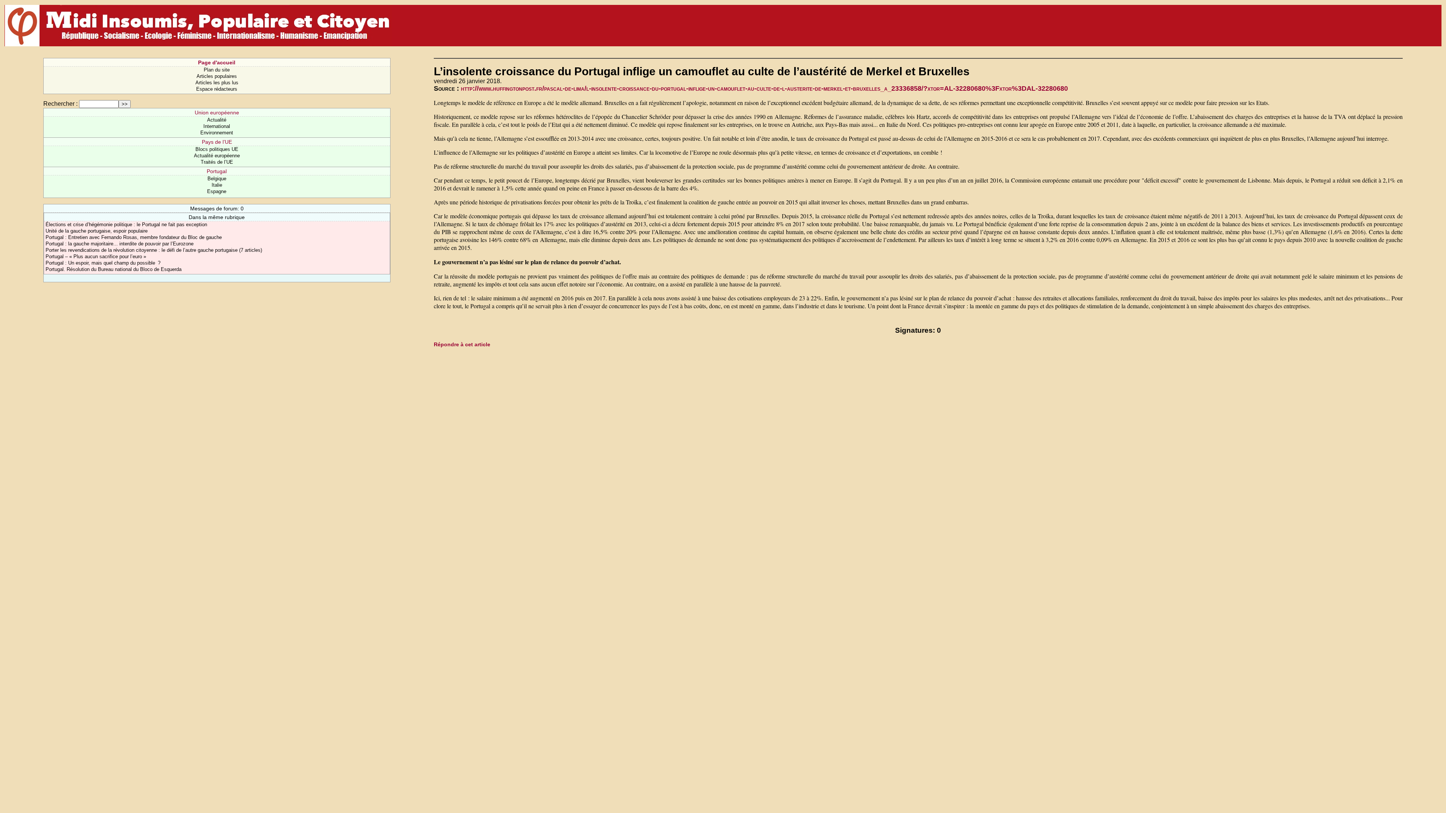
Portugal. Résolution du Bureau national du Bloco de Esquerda (114, 269)
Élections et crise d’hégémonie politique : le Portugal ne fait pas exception (126, 224)
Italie (217, 185)
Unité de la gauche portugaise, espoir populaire (97, 231)
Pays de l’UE (217, 142)
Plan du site (217, 70)
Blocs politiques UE (216, 149)
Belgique (216, 178)
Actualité (216, 120)
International (216, 126)
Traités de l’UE (217, 162)
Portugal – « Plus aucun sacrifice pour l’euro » (96, 256)
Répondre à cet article (462, 344)
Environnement (216, 133)
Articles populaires (217, 76)
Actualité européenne (217, 155)
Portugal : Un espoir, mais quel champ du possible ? (103, 263)
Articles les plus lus (216, 82)
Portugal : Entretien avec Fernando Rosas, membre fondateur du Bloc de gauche (134, 237)
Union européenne (217, 113)
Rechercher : (60, 103)
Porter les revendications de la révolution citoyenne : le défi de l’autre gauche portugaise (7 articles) (154, 250)
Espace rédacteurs (216, 89)
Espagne (216, 191)
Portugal (217, 171)
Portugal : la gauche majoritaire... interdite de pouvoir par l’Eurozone (120, 244)
